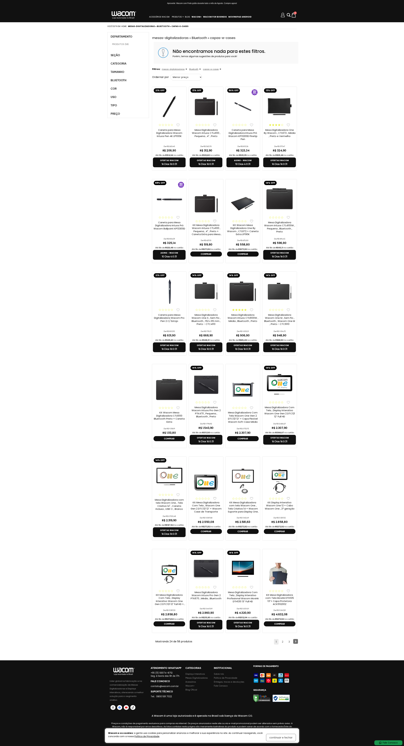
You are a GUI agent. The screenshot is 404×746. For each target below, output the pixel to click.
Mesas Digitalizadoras (196, 678)
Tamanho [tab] (117, 72)
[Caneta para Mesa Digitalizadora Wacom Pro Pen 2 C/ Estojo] (169, 291)
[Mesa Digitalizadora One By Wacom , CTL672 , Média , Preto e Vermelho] (279, 106)
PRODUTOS (177, 17)
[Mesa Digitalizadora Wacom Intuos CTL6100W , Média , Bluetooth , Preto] (243, 291)
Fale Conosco (221, 685)
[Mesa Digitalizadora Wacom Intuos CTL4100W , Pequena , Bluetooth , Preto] (279, 199)
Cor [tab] (114, 88)
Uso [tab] (113, 97)
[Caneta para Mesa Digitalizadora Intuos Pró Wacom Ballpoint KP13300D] (169, 199)
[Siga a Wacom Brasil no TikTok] (132, 707)
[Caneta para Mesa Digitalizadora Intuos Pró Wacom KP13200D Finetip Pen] (243, 106)
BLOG (187, 17)
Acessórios (190, 682)
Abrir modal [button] (288, 15)
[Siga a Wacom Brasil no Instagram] (113, 707)
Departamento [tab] (121, 36)
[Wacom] (123, 15)
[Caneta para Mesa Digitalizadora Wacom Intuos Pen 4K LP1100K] (169, 106)
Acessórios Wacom (159, 17)
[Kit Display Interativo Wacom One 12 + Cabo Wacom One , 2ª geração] (279, 481)
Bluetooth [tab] (118, 80)
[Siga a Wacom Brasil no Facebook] (119, 707)
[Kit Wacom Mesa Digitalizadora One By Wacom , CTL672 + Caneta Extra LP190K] (243, 203)
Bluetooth (193, 69)
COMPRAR (206, 254)
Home (124, 26)
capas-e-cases (211, 69)
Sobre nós (219, 674)
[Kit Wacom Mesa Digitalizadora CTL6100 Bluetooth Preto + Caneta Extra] (169, 389)
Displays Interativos (195, 674)
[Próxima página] (295, 641)
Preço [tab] (115, 113)
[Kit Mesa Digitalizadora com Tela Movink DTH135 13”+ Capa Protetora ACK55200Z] (279, 573)
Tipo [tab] (114, 105)
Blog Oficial (191, 689)
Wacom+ (190, 685)
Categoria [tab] (118, 63)
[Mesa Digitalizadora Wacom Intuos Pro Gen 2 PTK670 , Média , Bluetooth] (206, 568)
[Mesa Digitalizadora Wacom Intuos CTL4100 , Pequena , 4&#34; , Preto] (206, 106)
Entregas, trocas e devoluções (229, 682)
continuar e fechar (281, 737)
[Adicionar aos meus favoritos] (178, 125)
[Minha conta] (282, 15)
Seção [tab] (115, 55)
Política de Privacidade (225, 678)
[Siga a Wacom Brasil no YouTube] (126, 707)
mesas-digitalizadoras (173, 69)
